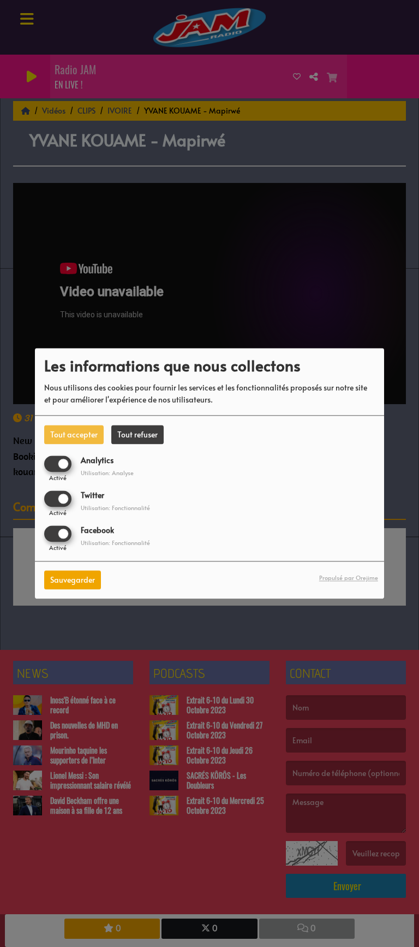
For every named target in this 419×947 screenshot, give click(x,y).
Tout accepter (74, 434)
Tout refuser (137, 434)
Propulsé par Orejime (348, 578)
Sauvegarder (72, 580)
